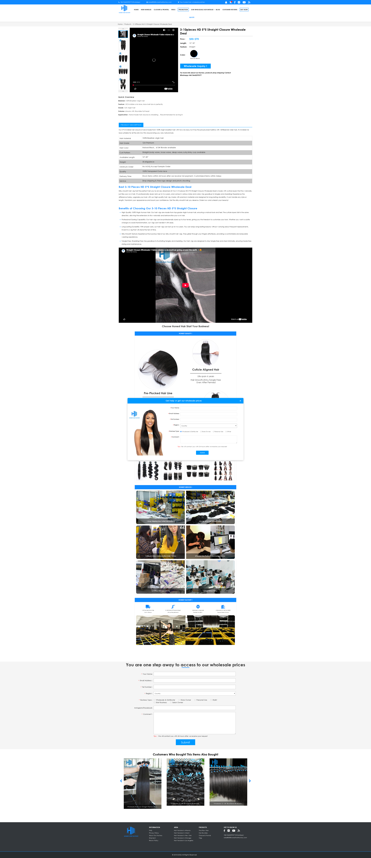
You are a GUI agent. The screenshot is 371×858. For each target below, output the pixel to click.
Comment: (175, 437)
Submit (185, 742)
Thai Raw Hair (204, 830)
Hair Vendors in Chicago (182, 838)
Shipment (152, 838)
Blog (218, 9)
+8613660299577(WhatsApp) (130, 2)
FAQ (150, 830)
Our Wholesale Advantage (202, 9)
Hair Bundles (146, 9)
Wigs (173, 9)
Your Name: (175, 408)
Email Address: (174, 413)
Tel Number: (175, 419)
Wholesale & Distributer (190, 431)
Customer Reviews (230, 9)
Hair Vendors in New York (183, 835)
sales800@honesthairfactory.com (160, 2)
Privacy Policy (154, 833)
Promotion (183, 9)
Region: (176, 425)
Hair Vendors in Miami (181, 833)
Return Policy (153, 840)
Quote (191, 17)
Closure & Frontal (161, 9)
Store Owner (206, 431)
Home (136, 9)
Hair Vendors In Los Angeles (183, 840)
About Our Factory (155, 835)
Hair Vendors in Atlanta (182, 830)
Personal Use (218, 431)
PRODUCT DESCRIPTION (131, 125)
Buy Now (244, 9)
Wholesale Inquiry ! (195, 66)
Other (229, 431)
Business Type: (174, 431)
